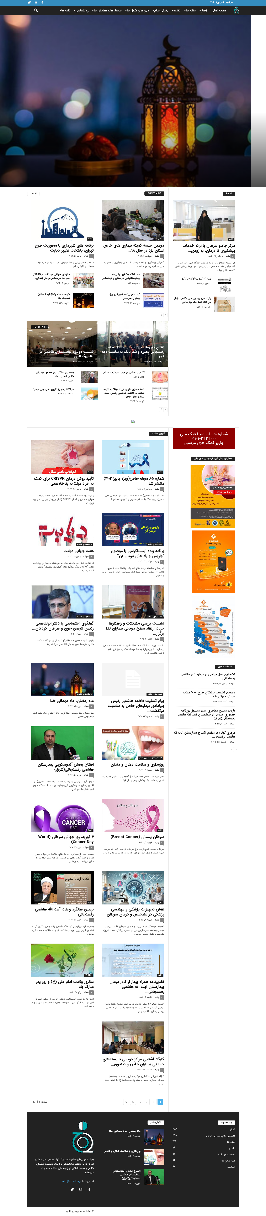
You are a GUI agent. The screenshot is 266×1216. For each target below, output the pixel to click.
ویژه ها (231, 1142)
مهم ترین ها (228, 1161)
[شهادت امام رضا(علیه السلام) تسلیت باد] (83, 300)
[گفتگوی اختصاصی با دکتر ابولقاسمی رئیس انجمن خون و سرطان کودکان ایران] (62, 602)
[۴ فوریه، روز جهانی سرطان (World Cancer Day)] (62, 815)
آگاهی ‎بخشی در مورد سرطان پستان (123, 372)
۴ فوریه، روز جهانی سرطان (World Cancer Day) (66, 839)
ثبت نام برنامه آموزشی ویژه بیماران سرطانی (124, 296)
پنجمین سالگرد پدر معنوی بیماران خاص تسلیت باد (55, 374)
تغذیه (177, 10)
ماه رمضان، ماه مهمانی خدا (187, 159)
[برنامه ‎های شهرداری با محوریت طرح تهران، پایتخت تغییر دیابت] (62, 220)
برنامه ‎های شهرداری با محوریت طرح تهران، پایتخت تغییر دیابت (64, 248)
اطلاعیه (231, 1167)
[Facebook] (42, 3)
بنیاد (226, 167)
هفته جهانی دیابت (79, 551)
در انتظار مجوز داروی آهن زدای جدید (53, 389)
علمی (232, 1148)
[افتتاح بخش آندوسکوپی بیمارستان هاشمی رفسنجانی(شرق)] (62, 743)
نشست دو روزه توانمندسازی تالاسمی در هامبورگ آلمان (66, 354)
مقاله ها (191, 10)
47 (133, 1101)
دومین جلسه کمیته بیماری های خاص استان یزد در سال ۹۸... (133, 248)
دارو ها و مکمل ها (138, 10)
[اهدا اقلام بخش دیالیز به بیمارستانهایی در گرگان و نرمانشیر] (153, 280)
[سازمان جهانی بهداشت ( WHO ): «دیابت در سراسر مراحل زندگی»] (83, 280)
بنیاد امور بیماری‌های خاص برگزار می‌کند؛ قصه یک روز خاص (192, 300)
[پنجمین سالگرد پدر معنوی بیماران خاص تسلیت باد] (89, 377)
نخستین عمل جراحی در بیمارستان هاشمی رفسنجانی (208, 676)
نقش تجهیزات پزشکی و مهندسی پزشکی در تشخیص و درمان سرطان (135, 912)
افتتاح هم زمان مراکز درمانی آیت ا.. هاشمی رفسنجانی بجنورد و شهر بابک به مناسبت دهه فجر (133, 352)
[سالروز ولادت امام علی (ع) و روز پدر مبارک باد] (62, 960)
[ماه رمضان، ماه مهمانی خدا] (62, 679)
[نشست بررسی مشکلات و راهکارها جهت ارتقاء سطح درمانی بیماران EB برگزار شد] (133, 602)
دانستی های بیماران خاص (150, 757)
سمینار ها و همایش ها (108, 10)
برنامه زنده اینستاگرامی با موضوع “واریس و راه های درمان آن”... (137, 553)
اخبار (204, 10)
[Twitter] (29, 3)
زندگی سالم (161, 10)
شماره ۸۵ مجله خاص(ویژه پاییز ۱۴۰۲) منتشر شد (133, 481)
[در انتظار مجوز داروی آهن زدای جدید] (89, 394)
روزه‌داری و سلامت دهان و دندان (137, 764)
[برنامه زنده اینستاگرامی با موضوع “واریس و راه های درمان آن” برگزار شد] (133, 529)
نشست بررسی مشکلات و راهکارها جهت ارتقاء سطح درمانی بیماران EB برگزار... (135, 628)
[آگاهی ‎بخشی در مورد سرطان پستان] (160, 377)
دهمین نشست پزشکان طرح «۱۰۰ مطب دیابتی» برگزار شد (209, 694)
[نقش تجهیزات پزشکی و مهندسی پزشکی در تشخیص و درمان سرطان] (133, 887)
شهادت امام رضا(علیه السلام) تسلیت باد (54, 296)
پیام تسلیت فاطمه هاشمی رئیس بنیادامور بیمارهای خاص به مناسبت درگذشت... (136, 706)
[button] (33, 10)
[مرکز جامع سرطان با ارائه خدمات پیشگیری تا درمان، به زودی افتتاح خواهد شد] (204, 220)
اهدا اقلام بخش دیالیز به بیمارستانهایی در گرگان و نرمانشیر (121, 276)
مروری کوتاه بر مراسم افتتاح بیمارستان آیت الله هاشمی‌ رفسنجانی (204, 734)
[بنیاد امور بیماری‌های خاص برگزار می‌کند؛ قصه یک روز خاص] (224, 304)
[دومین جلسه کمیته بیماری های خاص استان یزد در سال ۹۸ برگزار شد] (133, 220)
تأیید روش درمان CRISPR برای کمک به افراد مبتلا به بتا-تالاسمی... (64, 481)
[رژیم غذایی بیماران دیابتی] (224, 284)
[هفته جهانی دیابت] (62, 529)
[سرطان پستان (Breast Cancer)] (133, 815)
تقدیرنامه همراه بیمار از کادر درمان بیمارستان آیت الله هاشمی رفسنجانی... (137, 987)
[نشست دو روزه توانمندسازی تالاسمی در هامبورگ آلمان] (62, 344)
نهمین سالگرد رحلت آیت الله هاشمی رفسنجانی (64, 912)
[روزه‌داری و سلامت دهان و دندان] (133, 743)
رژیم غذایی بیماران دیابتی (196, 278)
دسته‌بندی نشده (226, 149)
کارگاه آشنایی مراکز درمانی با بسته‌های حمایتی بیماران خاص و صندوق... (133, 1061)
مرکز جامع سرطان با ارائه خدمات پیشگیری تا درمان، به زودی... (208, 248)
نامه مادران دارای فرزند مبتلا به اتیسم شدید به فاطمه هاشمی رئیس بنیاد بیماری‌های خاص (123, 393)
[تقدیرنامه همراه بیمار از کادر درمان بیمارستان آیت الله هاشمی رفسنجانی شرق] (133, 960)
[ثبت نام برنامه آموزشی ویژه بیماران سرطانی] (153, 300)
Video (88, 975)
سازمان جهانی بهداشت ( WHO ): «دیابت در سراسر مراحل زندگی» (51, 276)
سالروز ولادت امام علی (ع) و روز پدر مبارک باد (65, 984)
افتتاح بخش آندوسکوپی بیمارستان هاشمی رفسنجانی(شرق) (66, 767)
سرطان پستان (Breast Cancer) (137, 837)
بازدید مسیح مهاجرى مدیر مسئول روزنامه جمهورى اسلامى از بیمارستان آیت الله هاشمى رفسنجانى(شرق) (206, 714)
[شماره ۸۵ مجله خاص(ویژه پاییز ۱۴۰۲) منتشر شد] (133, 457)
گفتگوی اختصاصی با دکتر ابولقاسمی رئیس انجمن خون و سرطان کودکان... (63, 626)
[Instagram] (35, 3)
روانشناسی (82, 10)
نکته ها (65, 10)
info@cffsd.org (71, 1181)
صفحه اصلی (219, 10)
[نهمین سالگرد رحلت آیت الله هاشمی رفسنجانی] (62, 887)
